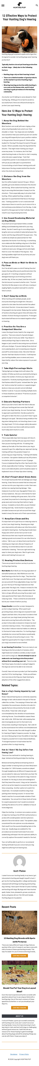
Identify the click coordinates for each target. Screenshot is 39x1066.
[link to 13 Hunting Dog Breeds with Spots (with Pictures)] (19, 923)
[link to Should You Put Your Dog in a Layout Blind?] (19, 972)
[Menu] (3, 5)
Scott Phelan (19, 871)
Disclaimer (14, 1054)
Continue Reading (19, 956)
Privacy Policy (24, 1054)
